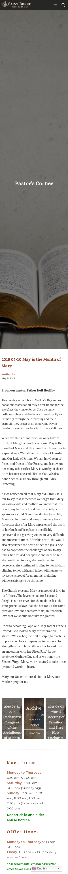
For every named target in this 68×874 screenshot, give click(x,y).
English (42, 868)
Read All (34, 732)
